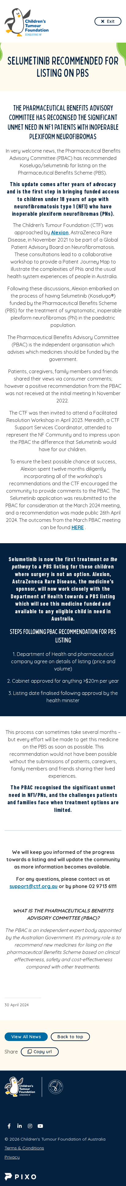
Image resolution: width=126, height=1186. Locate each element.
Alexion (60, 232)
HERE (78, 527)
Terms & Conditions (24, 1148)
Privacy (12, 1157)
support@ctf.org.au (33, 886)
